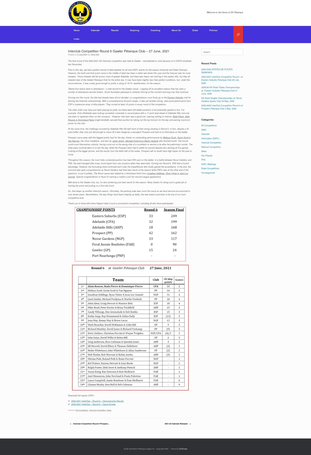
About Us (176, 30)
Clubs (195, 30)
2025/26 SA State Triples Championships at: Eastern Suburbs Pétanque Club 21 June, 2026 (220, 90)
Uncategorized (208, 172)
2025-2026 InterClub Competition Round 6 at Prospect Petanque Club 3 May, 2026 (222, 107)
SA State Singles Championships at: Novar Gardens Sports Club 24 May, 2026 (221, 99)
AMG (203, 129)
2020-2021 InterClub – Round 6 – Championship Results (97, 400)
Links (76, 38)
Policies (213, 30)
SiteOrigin (183, 448)
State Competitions (210, 168)
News (109, 410)
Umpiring (134, 30)
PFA (203, 159)
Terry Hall (95, 54)
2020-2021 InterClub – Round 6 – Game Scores (93, 404)
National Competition (211, 146)
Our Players (207, 155)
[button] (238, 34)
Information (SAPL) (210, 138)
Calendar (95, 30)
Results (115, 30)
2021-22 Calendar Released (178, 423)
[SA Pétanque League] (80, 13)
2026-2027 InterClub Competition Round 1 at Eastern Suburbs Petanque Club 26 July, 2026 (222, 80)
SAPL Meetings (208, 164)
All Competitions (82, 410)
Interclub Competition (97, 410)
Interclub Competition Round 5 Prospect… (90, 423)
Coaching (155, 30)
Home (77, 30)
